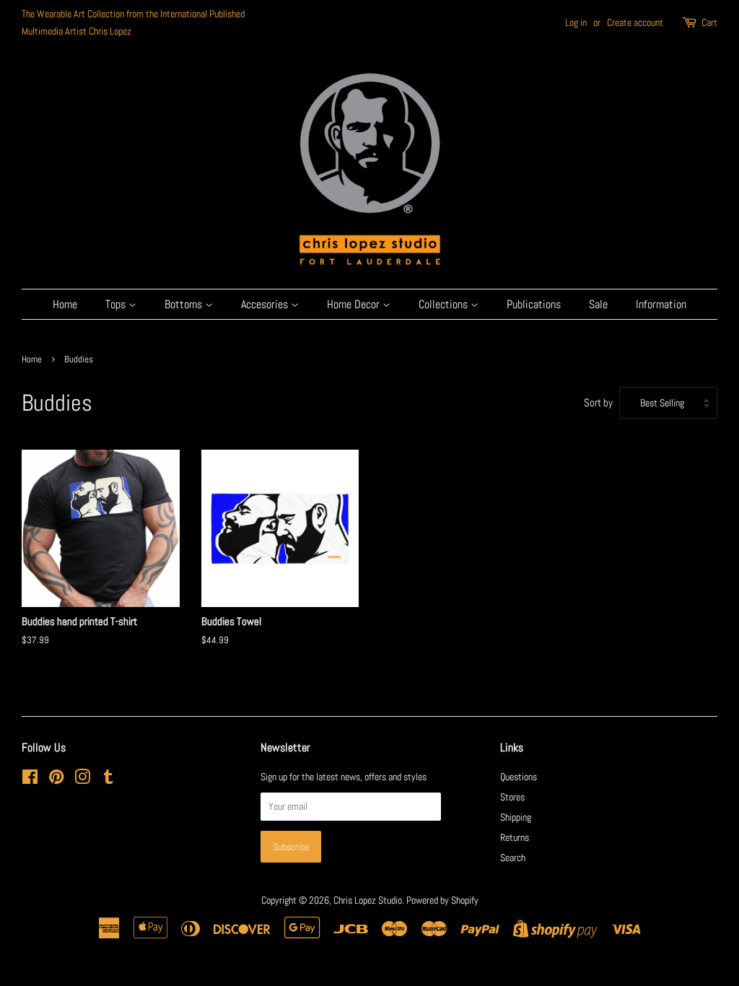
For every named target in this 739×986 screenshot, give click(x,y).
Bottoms (185, 304)
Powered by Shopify (442, 900)
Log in (576, 22)
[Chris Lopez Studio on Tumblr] (108, 779)
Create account (635, 22)
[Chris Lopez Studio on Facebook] (30, 779)
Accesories (266, 304)
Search (512, 857)
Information (661, 304)
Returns (514, 837)
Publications (534, 304)
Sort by (598, 403)
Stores (512, 796)
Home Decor (354, 304)
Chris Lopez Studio (367, 900)
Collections (445, 304)
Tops (116, 304)
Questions (518, 776)
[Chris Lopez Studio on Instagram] (82, 779)
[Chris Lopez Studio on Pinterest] (56, 779)
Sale (598, 304)
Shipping (515, 817)
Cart (709, 22)
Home (65, 304)
